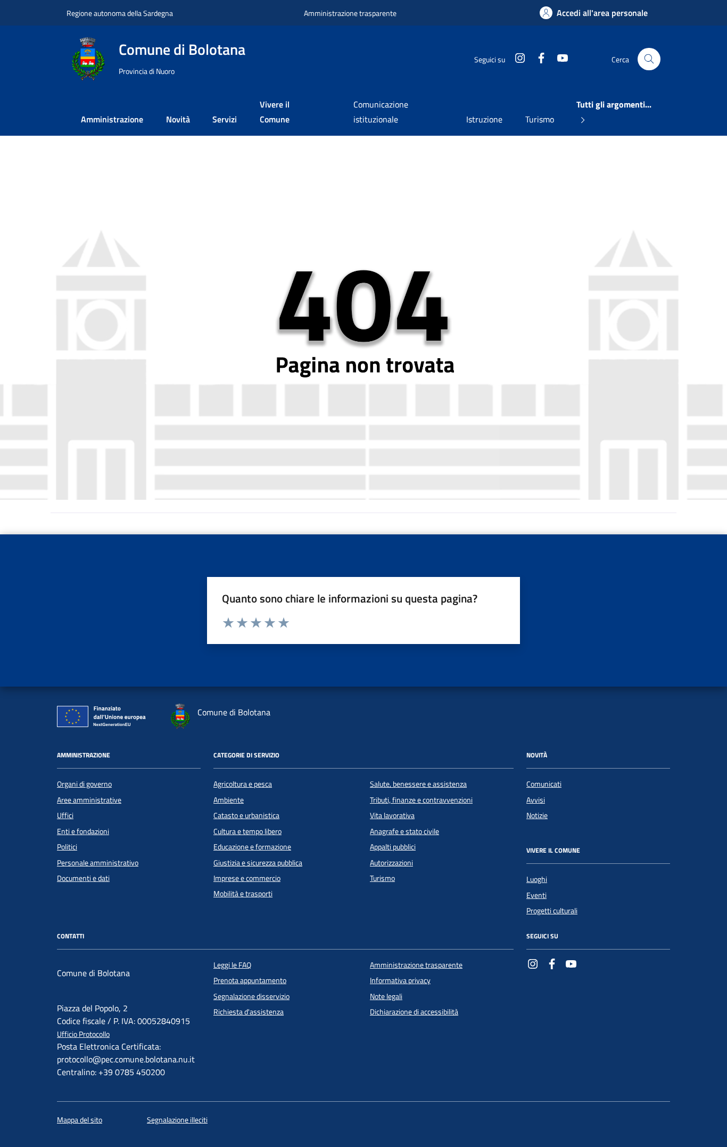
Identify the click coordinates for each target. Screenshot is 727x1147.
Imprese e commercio (246, 878)
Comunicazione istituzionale (380, 112)
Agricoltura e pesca (242, 784)
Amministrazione (112, 119)
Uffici (65, 815)
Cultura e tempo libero (247, 831)
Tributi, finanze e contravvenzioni (421, 800)
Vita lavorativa (392, 815)
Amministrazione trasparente (350, 13)
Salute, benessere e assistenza (418, 784)
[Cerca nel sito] (649, 59)
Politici (67, 847)
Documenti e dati (83, 878)
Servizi (224, 119)
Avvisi (535, 800)
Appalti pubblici (393, 847)
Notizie (537, 815)
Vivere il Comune (275, 112)
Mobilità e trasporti (242, 894)
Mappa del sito (79, 1120)
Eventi (536, 895)
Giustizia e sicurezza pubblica (257, 863)
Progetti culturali (551, 911)
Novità (178, 119)
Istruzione (484, 119)
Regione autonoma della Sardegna (120, 13)
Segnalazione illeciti (177, 1120)
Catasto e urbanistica (246, 815)
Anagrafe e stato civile (404, 831)
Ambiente (228, 800)
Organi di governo (84, 784)
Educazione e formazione (252, 847)
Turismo (539, 119)
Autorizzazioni (391, 863)
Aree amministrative (89, 800)
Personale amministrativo (97, 863)
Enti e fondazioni (83, 831)
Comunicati (543, 784)
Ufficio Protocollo (83, 1034)
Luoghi (536, 879)
